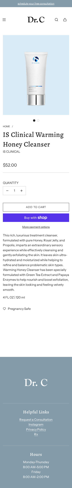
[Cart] (65, 19)
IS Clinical (11, 151)
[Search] (56, 19)
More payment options (36, 227)
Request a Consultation (36, 419)
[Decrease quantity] (7, 190)
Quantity (11, 183)
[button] (34, 120)
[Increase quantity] (21, 190)
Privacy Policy (36, 429)
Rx (36, 434)
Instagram (36, 424)
